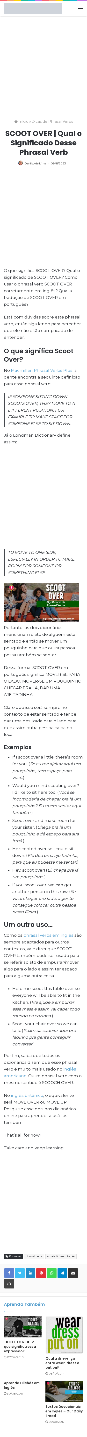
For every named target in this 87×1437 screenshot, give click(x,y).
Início (23, 121)
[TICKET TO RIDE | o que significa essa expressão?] (23, 1326)
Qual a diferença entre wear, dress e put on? (62, 1363)
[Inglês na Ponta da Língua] (33, 8)
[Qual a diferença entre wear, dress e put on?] (64, 1335)
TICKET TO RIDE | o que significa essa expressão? (20, 1347)
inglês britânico (27, 1095)
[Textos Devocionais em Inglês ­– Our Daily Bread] (64, 1391)
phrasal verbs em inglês (48, 935)
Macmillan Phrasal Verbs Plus (41, 370)
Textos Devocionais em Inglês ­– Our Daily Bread (64, 1411)
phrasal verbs (34, 1256)
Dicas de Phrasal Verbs (52, 121)
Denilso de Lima (35, 163)
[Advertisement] (43, 64)
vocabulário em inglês (61, 1256)
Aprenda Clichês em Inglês (22, 1385)
